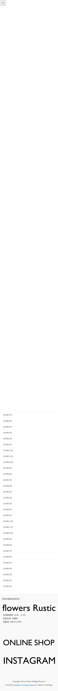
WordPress (17, 685)
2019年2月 (7, 510)
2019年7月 (7, 480)
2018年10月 (8, 533)
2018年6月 (7, 557)
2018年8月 (7, 545)
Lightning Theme (29, 685)
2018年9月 (7, 539)
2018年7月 (7, 551)
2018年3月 (7, 575)
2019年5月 (7, 492)
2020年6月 (7, 421)
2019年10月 (8, 462)
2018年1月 (7, 586)
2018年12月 (8, 521)
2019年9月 (7, 468)
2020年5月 (7, 427)
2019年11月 (8, 456)
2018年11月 (8, 527)
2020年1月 (7, 445)
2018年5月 (7, 563)
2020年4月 (7, 433)
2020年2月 (7, 439)
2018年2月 (7, 580)
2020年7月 (7, 415)
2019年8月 (7, 474)
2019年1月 (7, 515)
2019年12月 (8, 450)
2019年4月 (7, 498)
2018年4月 (7, 569)
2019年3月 (7, 504)
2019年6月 (7, 486)
